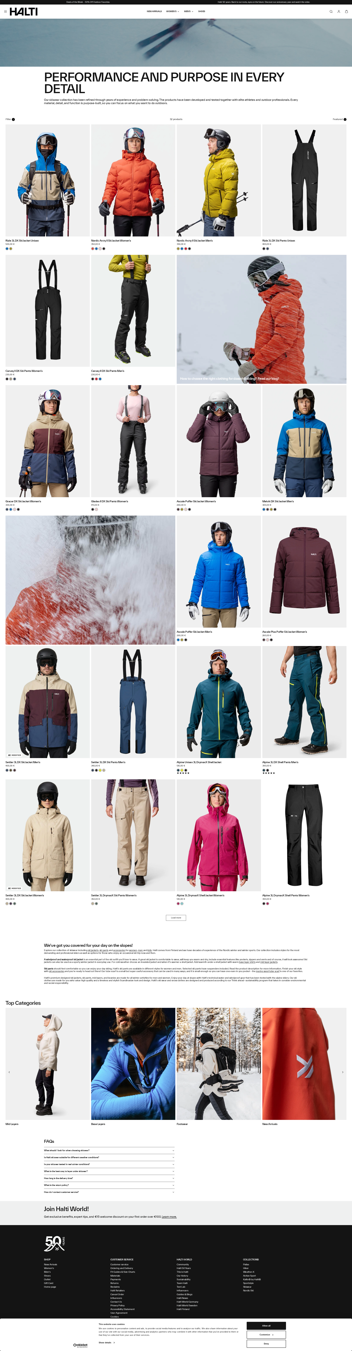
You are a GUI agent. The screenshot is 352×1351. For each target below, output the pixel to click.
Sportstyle (248, 1283)
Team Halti (182, 1283)
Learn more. (169, 1216)
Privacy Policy (117, 1306)
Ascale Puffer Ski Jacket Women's (196, 501)
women (133, 950)
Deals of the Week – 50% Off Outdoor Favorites (88, 2)
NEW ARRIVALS (154, 11)
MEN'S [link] (187, 11)
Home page (50, 1287)
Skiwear (247, 1287)
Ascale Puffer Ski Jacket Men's (194, 632)
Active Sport (249, 1276)
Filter (8, 119)
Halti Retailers (117, 1291)
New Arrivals (50, 1264)
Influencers (116, 1298)
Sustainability (183, 1279)
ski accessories (56, 971)
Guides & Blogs (184, 1294)
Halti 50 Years (184, 1268)
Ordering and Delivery (121, 1268)
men (140, 950)
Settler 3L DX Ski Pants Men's (108, 762)
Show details (105, 1342)
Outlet (47, 1279)
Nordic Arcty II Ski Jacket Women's (111, 241)
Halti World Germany (187, 1302)
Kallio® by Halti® (252, 1279)
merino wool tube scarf (268, 971)
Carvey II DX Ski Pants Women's (24, 371)
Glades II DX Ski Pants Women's (109, 501)
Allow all (266, 1326)
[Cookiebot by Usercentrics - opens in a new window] (80, 1346)
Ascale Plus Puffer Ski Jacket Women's (284, 632)
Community (183, 1264)
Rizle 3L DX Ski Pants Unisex (278, 241)
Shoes (47, 1276)
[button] (5, 11)
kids (150, 950)
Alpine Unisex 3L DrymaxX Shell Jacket (199, 762)
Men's (47, 1272)
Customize (265, 1335)
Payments (115, 1279)
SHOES (201, 11)
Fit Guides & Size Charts (122, 1272)
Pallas (246, 1264)
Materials (115, 1276)
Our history (182, 1276)
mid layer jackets (268, 962)
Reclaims (115, 1287)
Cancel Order (117, 1294)
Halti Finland (183, 1309)
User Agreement (119, 1313)
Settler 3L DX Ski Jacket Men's (23, 762)
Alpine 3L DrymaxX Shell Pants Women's (286, 895)
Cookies (114, 1317)
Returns (114, 1283)
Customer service (119, 1264)
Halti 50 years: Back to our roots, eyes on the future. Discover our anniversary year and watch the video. (264, 2)
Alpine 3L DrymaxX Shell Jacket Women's (200, 895)
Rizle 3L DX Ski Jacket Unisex (22, 241)
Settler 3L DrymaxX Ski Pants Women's (114, 895)
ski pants (103, 950)
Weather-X (248, 1272)
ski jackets (93, 950)
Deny (266, 1343)
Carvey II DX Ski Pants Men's (107, 371)
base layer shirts (247, 962)
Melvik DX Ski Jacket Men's (278, 501)
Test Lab (181, 1287)
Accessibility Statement (122, 1309)
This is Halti (182, 1272)
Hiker (246, 1268)
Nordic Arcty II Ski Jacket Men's (195, 241)
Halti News (182, 1298)
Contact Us (116, 1302)
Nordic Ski (248, 1291)
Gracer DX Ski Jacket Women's (23, 501)
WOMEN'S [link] (171, 11)
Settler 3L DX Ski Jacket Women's (25, 895)
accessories (119, 950)
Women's (49, 1268)
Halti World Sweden (187, 1306)
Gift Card (48, 1283)
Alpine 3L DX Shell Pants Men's (280, 762)
